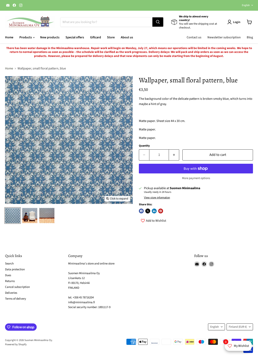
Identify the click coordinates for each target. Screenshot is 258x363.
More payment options (196, 178)
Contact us (194, 37)
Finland (238, 327)
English (246, 5)
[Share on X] (147, 211)
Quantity (144, 145)
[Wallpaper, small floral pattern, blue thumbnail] (13, 215)
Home (9, 37)
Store (111, 37)
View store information (157, 197)
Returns (10, 281)
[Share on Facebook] (141, 211)
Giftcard (95, 37)
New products (49, 37)
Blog (250, 37)
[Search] (157, 22)
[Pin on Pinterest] (160, 211)
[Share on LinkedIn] (154, 211)
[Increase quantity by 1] (174, 155)
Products (25, 37)
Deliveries (11, 293)
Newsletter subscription (224, 37)
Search (9, 263)
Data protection (15, 269)
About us (127, 37)
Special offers (75, 37)
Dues (8, 275)
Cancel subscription (17, 287)
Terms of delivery (15, 299)
